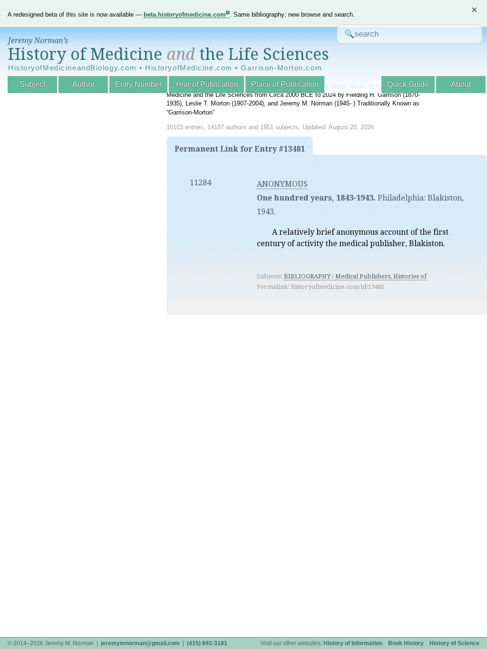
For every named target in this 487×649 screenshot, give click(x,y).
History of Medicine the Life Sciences (168, 54)
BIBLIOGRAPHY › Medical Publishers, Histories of (355, 276)
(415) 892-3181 (207, 643)
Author (83, 84)
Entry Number (138, 84)
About (461, 84)
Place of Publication (285, 84)
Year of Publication (206, 84)
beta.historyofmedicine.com (185, 14)
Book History (406, 643)
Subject (32, 84)
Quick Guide (408, 84)
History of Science (454, 643)
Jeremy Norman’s (38, 40)
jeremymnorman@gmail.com (140, 643)
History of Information (352, 643)
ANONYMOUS (282, 184)
